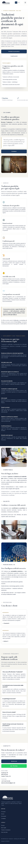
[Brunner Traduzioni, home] (6, 3)
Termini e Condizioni (5, 830)
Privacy (3, 825)
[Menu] (25, 2)
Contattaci (14, 151)
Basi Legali (3, 827)
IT (16, 2)
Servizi (2, 813)
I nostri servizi (14, 56)
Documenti (3, 816)
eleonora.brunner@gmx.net (8, 783)
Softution (7, 841)
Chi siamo (3, 811)
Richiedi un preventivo (14, 51)
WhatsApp (15, 766)
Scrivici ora (14, 761)
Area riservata (4, 832)
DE (18, 2)
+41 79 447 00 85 (5, 781)
